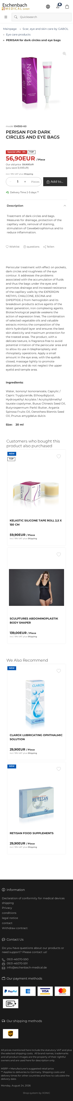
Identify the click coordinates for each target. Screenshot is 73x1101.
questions (33, 246)
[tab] (7, 263)
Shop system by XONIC (36, 1092)
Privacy (7, 908)
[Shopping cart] (67, 6)
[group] (36, 81)
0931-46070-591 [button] (17, 963)
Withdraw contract (15, 928)
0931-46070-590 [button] (17, 959)
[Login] (57, 6)
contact (7, 923)
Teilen (50, 246)
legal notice (10, 918)
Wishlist (14, 246)
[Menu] (6, 17)
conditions (9, 913)
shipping (8, 903)
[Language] (48, 6)
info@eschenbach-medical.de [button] (27, 967)
